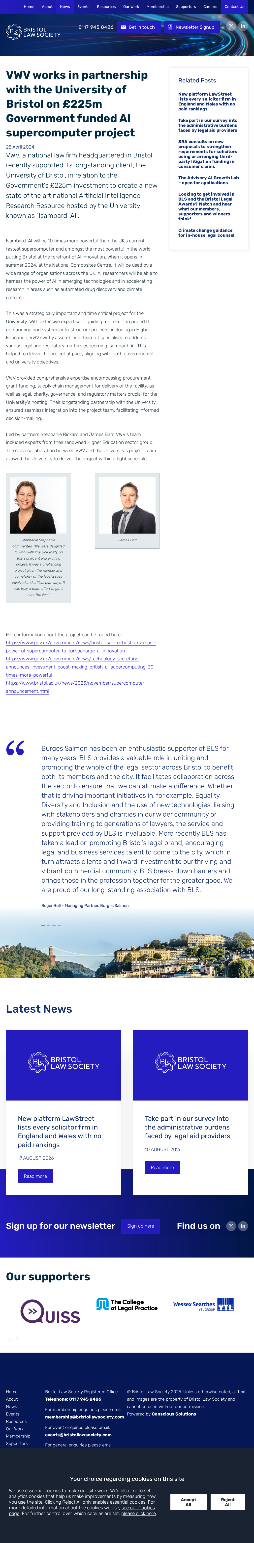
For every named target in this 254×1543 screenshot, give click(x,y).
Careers (210, 6)
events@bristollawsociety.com (78, 1434)
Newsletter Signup (195, 27)
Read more (35, 1176)
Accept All (188, 1502)
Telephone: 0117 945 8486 (73, 1399)
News (65, 6)
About (47, 6)
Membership (158, 6)
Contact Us (234, 6)
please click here (138, 1513)
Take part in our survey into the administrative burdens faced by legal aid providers (208, 125)
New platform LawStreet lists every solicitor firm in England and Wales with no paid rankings (207, 101)
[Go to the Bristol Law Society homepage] (33, 27)
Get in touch (142, 27)
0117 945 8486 (96, 27)
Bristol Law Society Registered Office (81, 1391)
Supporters (186, 6)
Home (29, 6)
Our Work (131, 6)
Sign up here (140, 1226)
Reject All (228, 1502)
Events (83, 6)
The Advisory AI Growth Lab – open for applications (208, 180)
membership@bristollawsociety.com (84, 1416)
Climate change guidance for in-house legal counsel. (207, 233)
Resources (106, 6)
